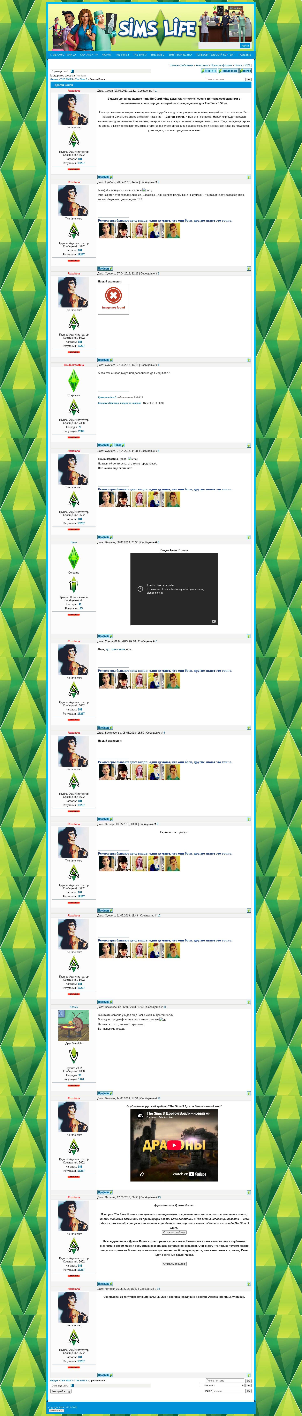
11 (165, 1007)
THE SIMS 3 (66, 79)
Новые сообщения (182, 65)
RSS (247, 65)
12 (159, 1098)
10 (158, 915)
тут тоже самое (115, 649)
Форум (54, 79)
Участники (202, 65)
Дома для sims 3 (107, 397)
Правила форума (221, 65)
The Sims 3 (81, 79)
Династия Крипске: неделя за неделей (119, 403)
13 (159, 1197)
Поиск (238, 65)
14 (158, 1288)
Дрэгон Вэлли (98, 79)
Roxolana (81, 75)
